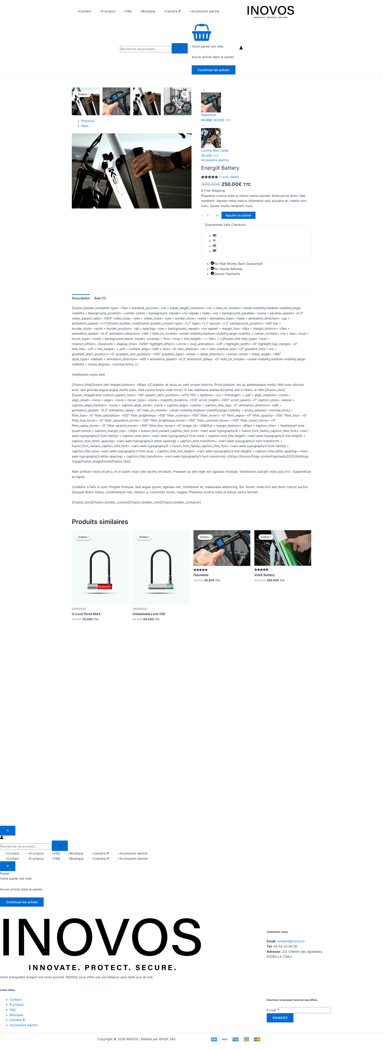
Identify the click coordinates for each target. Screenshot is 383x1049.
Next (85, 126)
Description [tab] (81, 298)
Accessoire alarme (215, 160)
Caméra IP (17, 1020)
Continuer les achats (213, 70)
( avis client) (229, 177)
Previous (87, 121)
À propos (17, 1004)
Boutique (16, 1015)
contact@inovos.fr (291, 941)
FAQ (13, 1010)
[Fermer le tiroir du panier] (7, 866)
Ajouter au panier (238, 215)
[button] (184, 94)
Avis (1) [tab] (100, 298)
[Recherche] (180, 48)
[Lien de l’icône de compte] (241, 48)
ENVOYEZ (280, 1018)
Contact (16, 999)
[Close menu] (7, 831)
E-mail (273, 1010)
